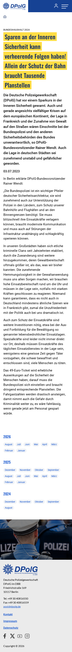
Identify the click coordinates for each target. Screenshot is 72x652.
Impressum (10, 621)
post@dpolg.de (12, 606)
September (53, 470)
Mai (36, 444)
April (44, 444)
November (25, 470)
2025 (7, 462)
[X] (11, 635)
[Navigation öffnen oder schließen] (64, 6)
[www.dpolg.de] (4, 17)
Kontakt (8, 614)
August (8, 444)
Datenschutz (10, 627)
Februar (9, 450)
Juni (27, 444)
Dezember (10, 470)
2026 (7, 436)
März (54, 444)
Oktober (39, 470)
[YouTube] (18, 635)
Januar (21, 450)
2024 (7, 493)
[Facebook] (5, 635)
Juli (19, 444)
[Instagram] (26, 635)
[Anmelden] (55, 6)
